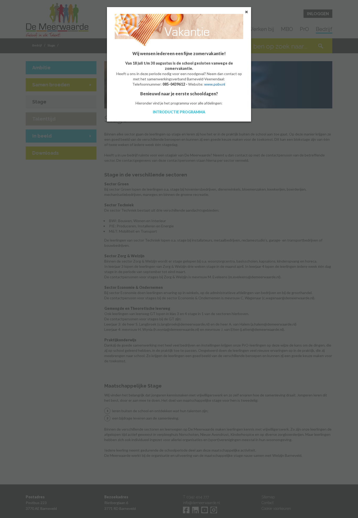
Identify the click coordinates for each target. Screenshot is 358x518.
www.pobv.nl (214, 84)
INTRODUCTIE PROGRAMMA (179, 112)
